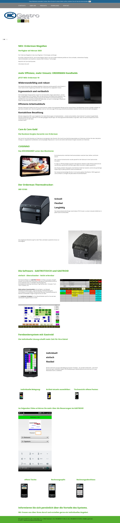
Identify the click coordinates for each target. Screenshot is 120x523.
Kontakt (66, 5)
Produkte (43, 5)
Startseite (21, 5)
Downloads (55, 5)
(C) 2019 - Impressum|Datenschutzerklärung (30, 520)
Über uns (33, 5)
